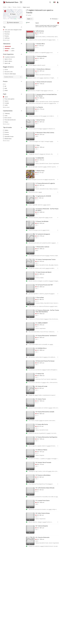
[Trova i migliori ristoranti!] (10, 2)
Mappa (14, 14)
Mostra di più (6, 40)
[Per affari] (21, 2)
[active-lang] (54, 2)
